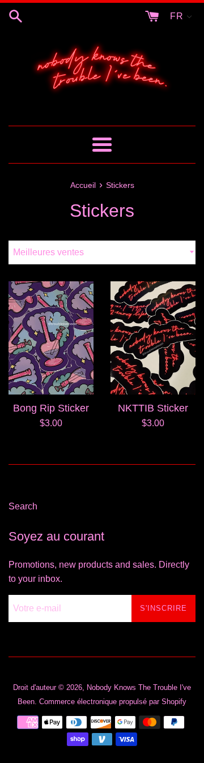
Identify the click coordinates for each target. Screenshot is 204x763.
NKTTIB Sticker (153, 408)
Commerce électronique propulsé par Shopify (112, 701)
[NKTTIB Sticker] (153, 338)
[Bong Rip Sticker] (51, 338)
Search (22, 506)
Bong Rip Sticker (51, 408)
